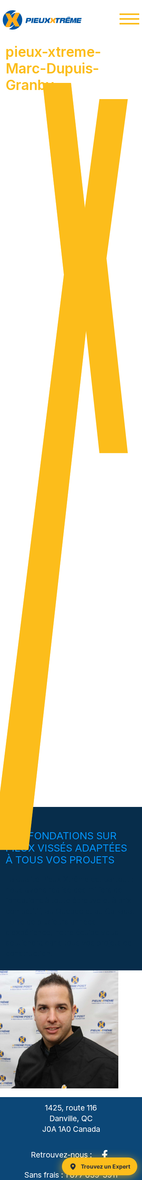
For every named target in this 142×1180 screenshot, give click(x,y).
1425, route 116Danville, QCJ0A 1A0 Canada (71, 1118)
